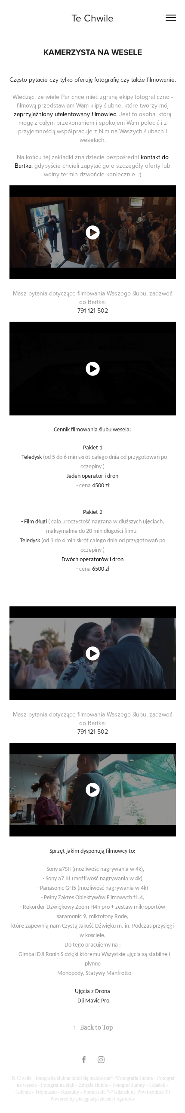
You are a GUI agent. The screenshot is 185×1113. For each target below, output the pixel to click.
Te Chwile (92, 18)
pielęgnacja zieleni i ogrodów (105, 1099)
